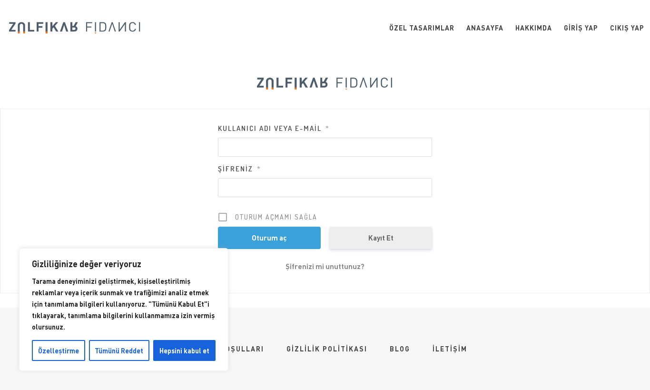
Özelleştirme (58, 350)
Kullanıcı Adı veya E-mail (274, 128)
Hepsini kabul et (184, 350)
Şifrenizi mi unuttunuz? (325, 266)
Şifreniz (239, 168)
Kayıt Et (381, 237)
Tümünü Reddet (119, 350)
